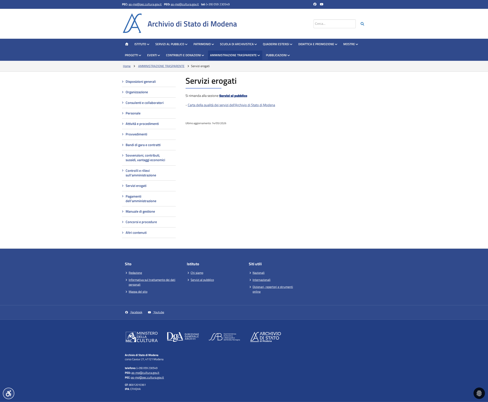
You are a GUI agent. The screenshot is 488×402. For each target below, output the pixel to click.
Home (127, 66)
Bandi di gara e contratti (143, 144)
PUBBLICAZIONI (276, 55)
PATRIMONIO (202, 44)
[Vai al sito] (142, 338)
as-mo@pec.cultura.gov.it (145, 4)
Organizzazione (137, 92)
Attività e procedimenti (142, 123)
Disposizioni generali (141, 81)
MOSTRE (349, 44)
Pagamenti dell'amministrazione (141, 198)
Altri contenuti (136, 232)
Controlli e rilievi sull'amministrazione (141, 173)
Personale (133, 113)
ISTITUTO (140, 44)
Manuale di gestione (140, 211)
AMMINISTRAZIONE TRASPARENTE (233, 55)
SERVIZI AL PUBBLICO (169, 44)
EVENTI (152, 55)
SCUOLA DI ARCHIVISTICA (237, 44)
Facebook (136, 312)
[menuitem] (127, 44)
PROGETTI (131, 55)
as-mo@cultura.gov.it (185, 4)
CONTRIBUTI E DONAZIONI (183, 55)
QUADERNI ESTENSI (276, 44)
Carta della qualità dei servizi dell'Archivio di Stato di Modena (231, 105)
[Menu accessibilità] (8, 393)
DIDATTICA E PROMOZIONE (316, 44)
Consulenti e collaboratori (145, 102)
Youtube (158, 312)
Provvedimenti (136, 134)
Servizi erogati (136, 185)
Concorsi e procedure (141, 221)
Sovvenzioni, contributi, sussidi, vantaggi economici (145, 157)
